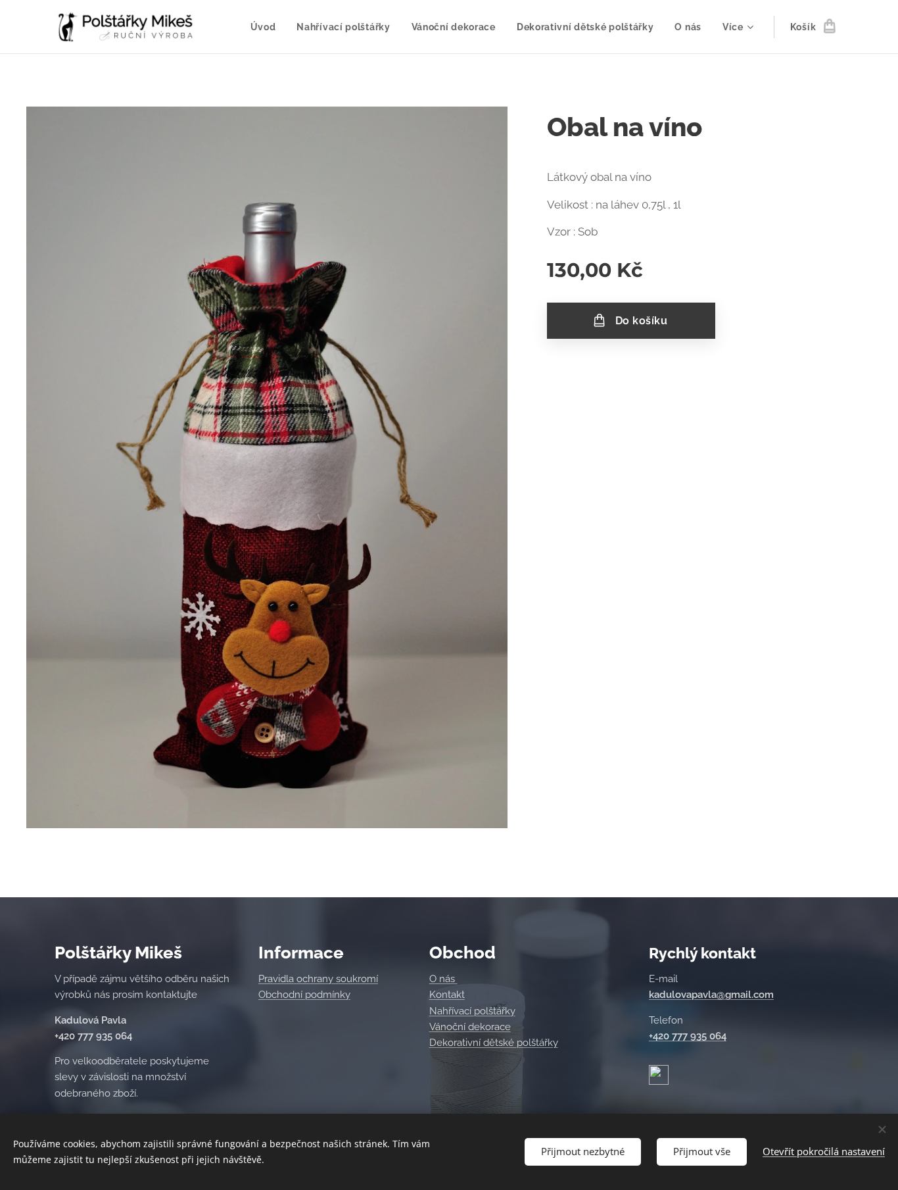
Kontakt (447, 995)
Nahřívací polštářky (472, 1011)
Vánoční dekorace (470, 1027)
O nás (443, 979)
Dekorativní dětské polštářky (493, 1043)
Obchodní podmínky (304, 995)
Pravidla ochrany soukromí (318, 979)
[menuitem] (267, 27)
